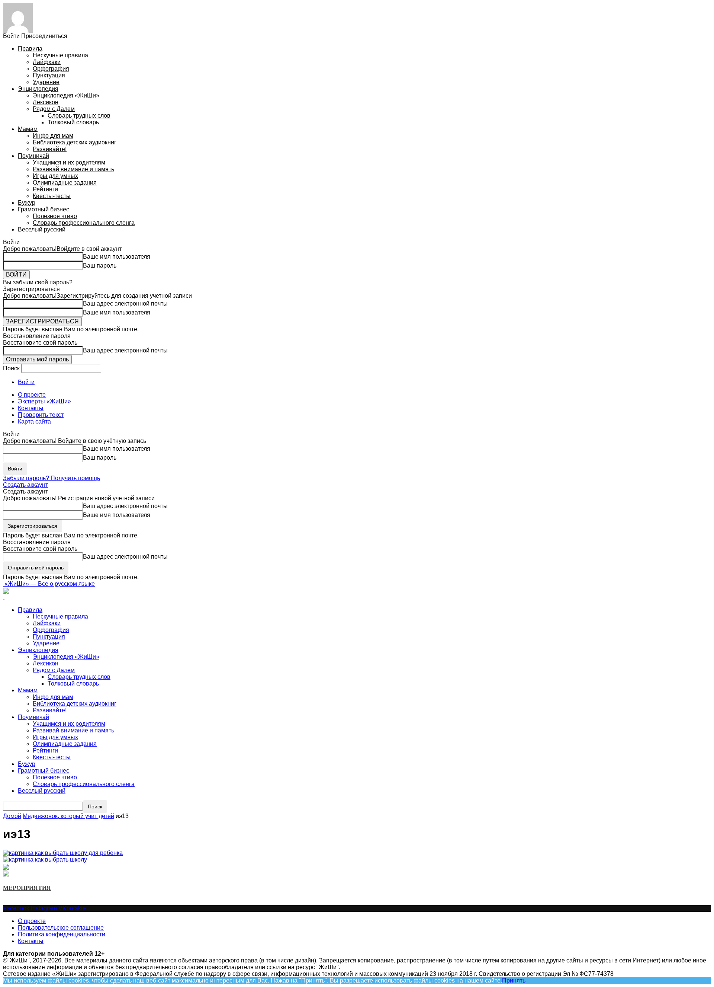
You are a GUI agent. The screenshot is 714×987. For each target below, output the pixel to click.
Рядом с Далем (54, 109)
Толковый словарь (73, 122)
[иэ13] (63, 852)
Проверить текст (41, 415)
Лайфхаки (47, 62)
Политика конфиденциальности (61, 934)
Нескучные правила (60, 55)
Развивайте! (50, 149)
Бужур (26, 202)
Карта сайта (34, 421)
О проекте (32, 395)
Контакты (31, 408)
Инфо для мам (53, 135)
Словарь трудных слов (79, 115)
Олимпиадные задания (65, 182)
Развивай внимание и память (73, 169)
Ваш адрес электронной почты (125, 303)
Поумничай (33, 156)
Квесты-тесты (52, 196)
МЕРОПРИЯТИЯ (27, 888)
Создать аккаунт (25, 485)
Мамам (28, 129)
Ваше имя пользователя (116, 256)
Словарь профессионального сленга (84, 223)
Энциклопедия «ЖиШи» (66, 95)
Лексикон (45, 102)
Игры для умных (55, 176)
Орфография (51, 69)
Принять (513, 980)
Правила (30, 48)
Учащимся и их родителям (69, 162)
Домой (12, 816)
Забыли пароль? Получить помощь (51, 478)
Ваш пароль (99, 265)
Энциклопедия (38, 89)
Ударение (46, 82)
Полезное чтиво (55, 216)
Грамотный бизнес (43, 209)
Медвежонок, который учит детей (68, 816)
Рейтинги (45, 189)
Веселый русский (41, 229)
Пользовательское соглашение (61, 927)
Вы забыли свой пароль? (38, 282)
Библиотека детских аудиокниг (74, 142)
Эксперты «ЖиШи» (44, 401)
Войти (26, 382)
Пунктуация (49, 75)
